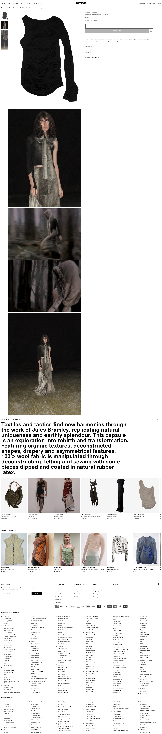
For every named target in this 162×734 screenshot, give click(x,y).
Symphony (143, 636)
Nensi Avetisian (91, 680)
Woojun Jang (144, 683)
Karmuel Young (63, 667)
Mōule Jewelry (90, 662)
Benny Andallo (9, 670)
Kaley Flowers (90, 709)
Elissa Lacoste (36, 732)
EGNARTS (34, 660)
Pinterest (77, 594)
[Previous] (3, 495)
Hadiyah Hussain (64, 616)
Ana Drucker (8, 725)
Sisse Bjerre (117, 683)
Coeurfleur (34, 623)
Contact (76, 588)
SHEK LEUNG (117, 679)
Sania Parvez (117, 672)
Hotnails (61, 630)
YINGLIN (143, 691)
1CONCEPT (7, 618)
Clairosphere (35, 715)
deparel (33, 646)
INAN (60, 632)
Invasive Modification (65, 637)
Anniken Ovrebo (9, 652)
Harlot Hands (62, 623)
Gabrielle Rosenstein (38, 681)
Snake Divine (117, 686)
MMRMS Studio (91, 653)
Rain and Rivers (118, 647)
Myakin (88, 730)
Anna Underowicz (10, 727)
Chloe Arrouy (35, 708)
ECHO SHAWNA (36, 653)
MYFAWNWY (90, 668)
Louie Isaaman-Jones (93, 718)
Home (3, 8)
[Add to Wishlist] (151, 31)
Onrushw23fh (117, 626)
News (56, 591)
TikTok (76, 597)
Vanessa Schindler (146, 674)
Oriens (115, 628)
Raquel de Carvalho (120, 651)
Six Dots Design (145, 706)
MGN (87, 644)
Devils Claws (35, 725)
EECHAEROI (35, 658)
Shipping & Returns (99, 591)
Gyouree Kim (35, 692)
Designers (58, 602)
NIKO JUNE (117, 706)
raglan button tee (7, 569)
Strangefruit (144, 623)
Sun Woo (143, 625)
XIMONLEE (144, 688)
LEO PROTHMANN (92, 616)
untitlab (142, 662)
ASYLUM (6, 661)
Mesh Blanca (90, 641)
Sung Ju (143, 627)
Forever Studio (63, 709)
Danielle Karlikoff (36, 644)
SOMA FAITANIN (118, 690)
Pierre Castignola (119, 723)
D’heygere (34, 650)
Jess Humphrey (63, 728)
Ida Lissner (62, 717)
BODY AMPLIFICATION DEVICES (11, 681)
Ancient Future (8, 645)
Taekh (142, 639)
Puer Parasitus (117, 644)
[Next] (25, 495)
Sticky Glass (144, 713)
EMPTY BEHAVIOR (37, 671)
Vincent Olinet (145, 732)
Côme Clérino (35, 720)
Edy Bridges (35, 655)
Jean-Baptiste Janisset (65, 726)
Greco (33, 690)
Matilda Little (90, 637)
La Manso (61, 686)
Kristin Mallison (63, 681)
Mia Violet (89, 646)
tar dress (31, 516)
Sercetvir (143, 702)
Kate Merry (89, 711)
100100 (6, 616)
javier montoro (63, 724)
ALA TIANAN (8, 632)
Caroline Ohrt (8, 687)
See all (156, 420)
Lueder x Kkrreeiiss (92, 627)
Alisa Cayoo (8, 640)
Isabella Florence (64, 641)
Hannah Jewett (63, 618)
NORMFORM (90, 689)
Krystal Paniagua (64, 683)
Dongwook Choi (36, 727)
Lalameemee (62, 690)
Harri (60, 625)
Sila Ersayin (117, 681)
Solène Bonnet (145, 708)
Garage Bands (36, 683)
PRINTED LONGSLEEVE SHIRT (143, 569)
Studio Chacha (145, 715)
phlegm (115, 635)
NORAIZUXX (90, 687)
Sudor (142, 717)
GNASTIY (34, 686)
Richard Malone (118, 660)
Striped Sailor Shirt (113, 569)
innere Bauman (63, 635)
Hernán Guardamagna (66, 627)
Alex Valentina (8, 716)
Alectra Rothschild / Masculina (10, 637)
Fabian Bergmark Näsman (67, 707)
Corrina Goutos (36, 632)
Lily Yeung (89, 621)
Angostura (7, 647)
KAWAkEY (61, 672)
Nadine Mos (90, 673)
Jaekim (60, 646)
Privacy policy (97, 597)
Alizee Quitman (9, 643)
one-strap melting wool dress (91, 516)
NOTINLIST (89, 691)
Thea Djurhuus (145, 725)
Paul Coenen (117, 714)
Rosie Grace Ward (119, 665)
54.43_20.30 (8, 621)
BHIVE (6, 675)
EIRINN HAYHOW (37, 662)
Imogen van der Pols (65, 719)
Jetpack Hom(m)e (64, 653)
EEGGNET (34, 730)
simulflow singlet (139, 516)
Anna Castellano (9, 649)
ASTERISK (7, 658)
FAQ (94, 588)
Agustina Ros (8, 630)
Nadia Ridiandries (92, 671)
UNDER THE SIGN (146, 660)
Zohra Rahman (145, 694)
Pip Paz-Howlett (118, 640)
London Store (59, 594)
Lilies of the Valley (92, 618)
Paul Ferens (117, 716)
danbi (33, 641)
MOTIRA (88, 657)
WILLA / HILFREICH (146, 681)
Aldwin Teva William (10, 635)
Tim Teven (143, 727)
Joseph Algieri (90, 702)
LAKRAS (61, 688)
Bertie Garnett (8, 672)
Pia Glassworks (118, 637)
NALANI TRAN (118, 702)
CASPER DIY (8, 690)
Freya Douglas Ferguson (39, 678)
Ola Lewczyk (117, 711)
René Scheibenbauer (120, 658)
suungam (143, 632)
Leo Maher (89, 714)
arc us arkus (8, 656)
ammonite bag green (8, 516)
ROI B (115, 728)
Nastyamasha (90, 678)
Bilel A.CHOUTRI (9, 677)
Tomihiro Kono (145, 655)
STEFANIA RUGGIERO (147, 711)
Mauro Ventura (90, 723)
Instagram (77, 591)
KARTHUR (61, 669)
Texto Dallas (144, 646)
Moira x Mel (89, 655)
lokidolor (88, 623)
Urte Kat (143, 664)
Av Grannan (8, 665)
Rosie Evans (117, 663)
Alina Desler (8, 720)
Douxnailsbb (35, 648)
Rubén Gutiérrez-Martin (121, 730)
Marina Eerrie (90, 632)
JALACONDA (62, 649)
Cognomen (35, 625)
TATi (141, 641)
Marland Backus (91, 635)
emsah (33, 673)
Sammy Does (117, 670)
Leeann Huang (63, 692)
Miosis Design (90, 650)
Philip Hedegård (118, 718)
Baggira (6, 668)
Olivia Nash (117, 621)
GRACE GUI (35, 688)
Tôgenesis (143, 653)
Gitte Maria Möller (64, 714)
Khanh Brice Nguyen (65, 678)
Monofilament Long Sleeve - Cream (92, 569)
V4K (141, 667)
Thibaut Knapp (145, 648)
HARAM (60, 621)
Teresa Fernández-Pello (148, 722)
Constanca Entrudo (37, 630)
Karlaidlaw (61, 665)
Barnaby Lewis (9, 730)
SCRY (115, 677)
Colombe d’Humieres (38, 627)
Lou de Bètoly (90, 625)
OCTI (114, 619)
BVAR (6, 732)
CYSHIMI (34, 639)
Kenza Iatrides (63, 676)
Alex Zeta (7, 718)
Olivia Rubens (117, 623)
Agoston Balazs (9, 628)
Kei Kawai (61, 674)
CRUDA (33, 636)
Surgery (142, 630)
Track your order (98, 594)
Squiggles (143, 616)
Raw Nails (116, 656)
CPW (32, 634)
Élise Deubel (35, 664)
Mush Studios (90, 728)
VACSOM (143, 669)
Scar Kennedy (117, 674)
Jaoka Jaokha (62, 651)
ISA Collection (63, 639)
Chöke (33, 616)
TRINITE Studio (145, 657)
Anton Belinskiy (9, 654)
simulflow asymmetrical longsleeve (34, 8)
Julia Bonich (62, 658)
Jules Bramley (14, 8)
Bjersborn (7, 679)
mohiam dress (112, 516)
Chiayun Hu (35, 706)
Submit (37, 593)
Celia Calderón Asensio (12, 692)
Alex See (7, 713)
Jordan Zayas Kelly (64, 730)
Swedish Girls (144, 720)
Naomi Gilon (90, 676)
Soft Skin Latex (118, 688)
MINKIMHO (89, 648)
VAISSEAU (143, 672)
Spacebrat (116, 692)
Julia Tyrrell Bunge (64, 660)
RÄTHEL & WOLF (118, 654)
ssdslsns (143, 618)
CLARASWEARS (36, 621)
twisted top (58, 569)
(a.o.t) (5, 702)
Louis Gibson (90, 721)
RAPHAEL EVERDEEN (120, 649)
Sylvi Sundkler (145, 634)
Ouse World (117, 630)
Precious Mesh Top (34, 569)
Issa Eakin (61, 644)
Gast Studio (62, 712)
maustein (89, 639)
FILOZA (33, 676)
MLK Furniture (90, 726)
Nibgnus (88, 685)
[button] (3, 3)
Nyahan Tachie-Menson (121, 616)
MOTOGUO (89, 660)
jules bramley (91, 12)
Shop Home (58, 599)
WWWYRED (144, 686)
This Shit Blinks (145, 650)
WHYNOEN (143, 679)
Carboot (6, 685)
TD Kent (142, 644)
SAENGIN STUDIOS (119, 668)
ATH (5, 663)
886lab (6, 623)
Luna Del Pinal (90, 630)
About (56, 588)
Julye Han (61, 662)
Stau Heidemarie (145, 621)
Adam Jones (8, 626)
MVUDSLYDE (90, 666)
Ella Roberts (35, 667)
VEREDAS (143, 676)
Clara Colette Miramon (38, 618)
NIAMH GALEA (91, 682)
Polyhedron (117, 642)
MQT (87, 664)
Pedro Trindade (118, 633)
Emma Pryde (35, 669)
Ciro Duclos (35, 711)
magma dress (58, 516)
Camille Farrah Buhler (38, 702)
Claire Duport (35, 713)
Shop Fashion (59, 597)
